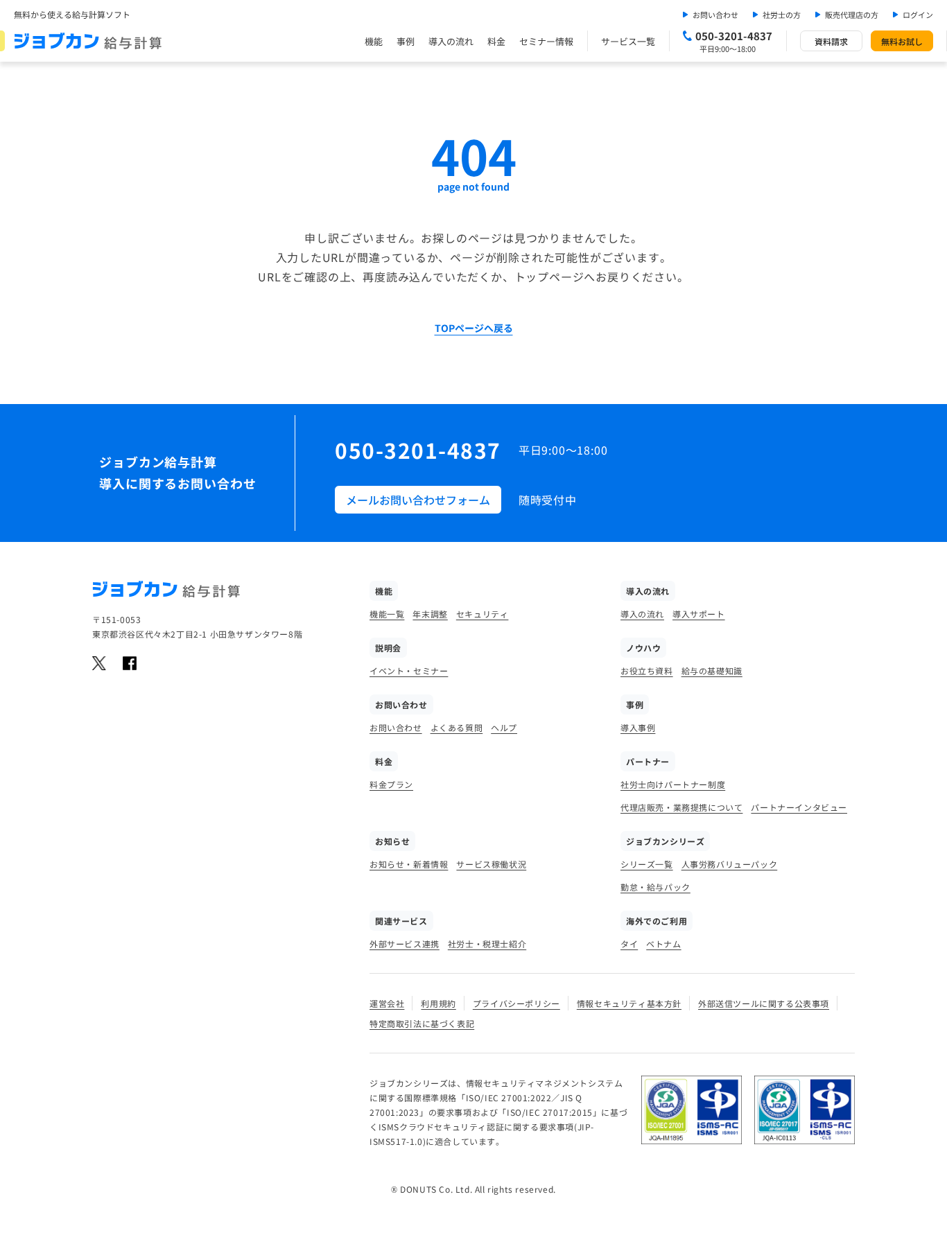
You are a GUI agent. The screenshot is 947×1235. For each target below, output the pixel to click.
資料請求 (831, 41)
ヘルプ (504, 727)
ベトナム (663, 943)
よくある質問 (457, 727)
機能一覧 (387, 614)
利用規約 (438, 1003)
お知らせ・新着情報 (409, 864)
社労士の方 (782, 14)
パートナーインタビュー (799, 807)
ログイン (918, 14)
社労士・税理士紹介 (487, 943)
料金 (496, 41)
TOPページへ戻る (474, 328)
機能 (374, 41)
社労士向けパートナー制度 (672, 784)
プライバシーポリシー (516, 1003)
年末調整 (429, 614)
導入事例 (637, 727)
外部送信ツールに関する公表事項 (763, 1003)
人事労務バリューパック (729, 864)
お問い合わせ (715, 14)
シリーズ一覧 (646, 864)
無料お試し (902, 41)
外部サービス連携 (405, 943)
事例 (406, 41)
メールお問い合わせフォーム (418, 499)
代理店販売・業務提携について (681, 807)
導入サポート (698, 614)
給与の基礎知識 (711, 670)
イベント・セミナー (409, 670)
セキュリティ (482, 614)
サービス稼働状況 (491, 864)
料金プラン (391, 784)
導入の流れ (451, 41)
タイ (629, 943)
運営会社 (387, 1003)
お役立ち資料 (646, 670)
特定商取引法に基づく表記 (422, 1023)
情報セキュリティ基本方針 (629, 1003)
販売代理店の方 (851, 14)
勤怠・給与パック (655, 887)
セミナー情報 (546, 41)
